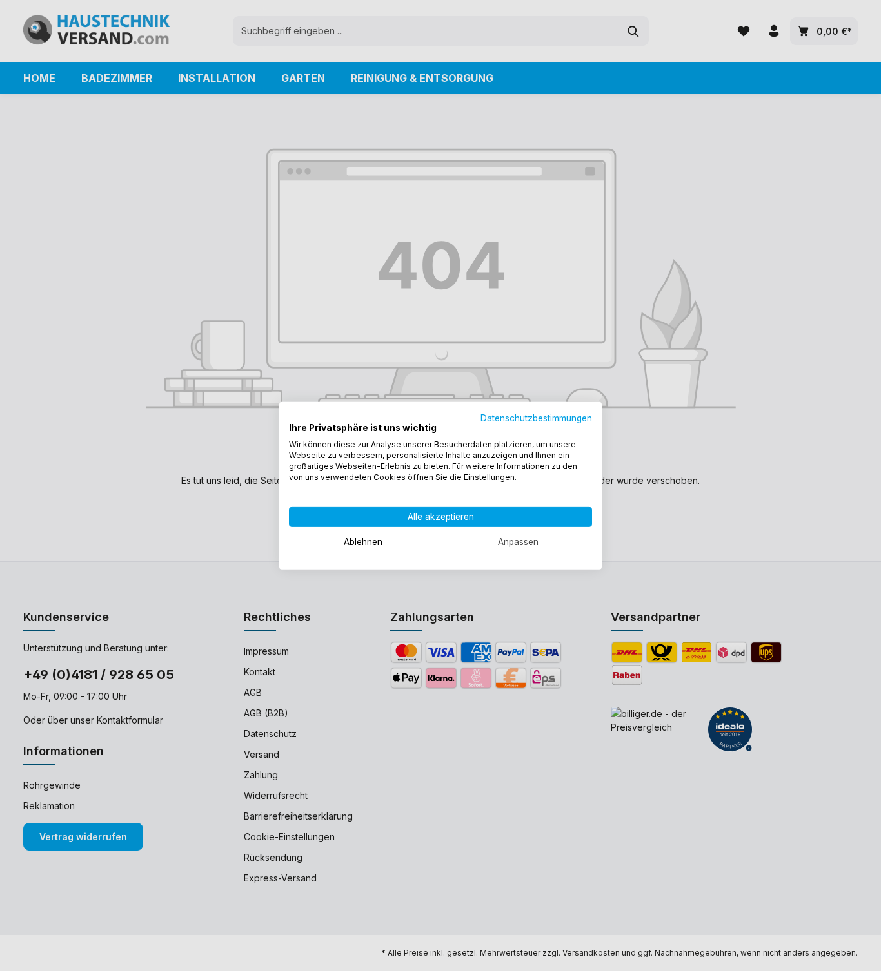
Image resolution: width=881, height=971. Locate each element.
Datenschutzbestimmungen (536, 417)
